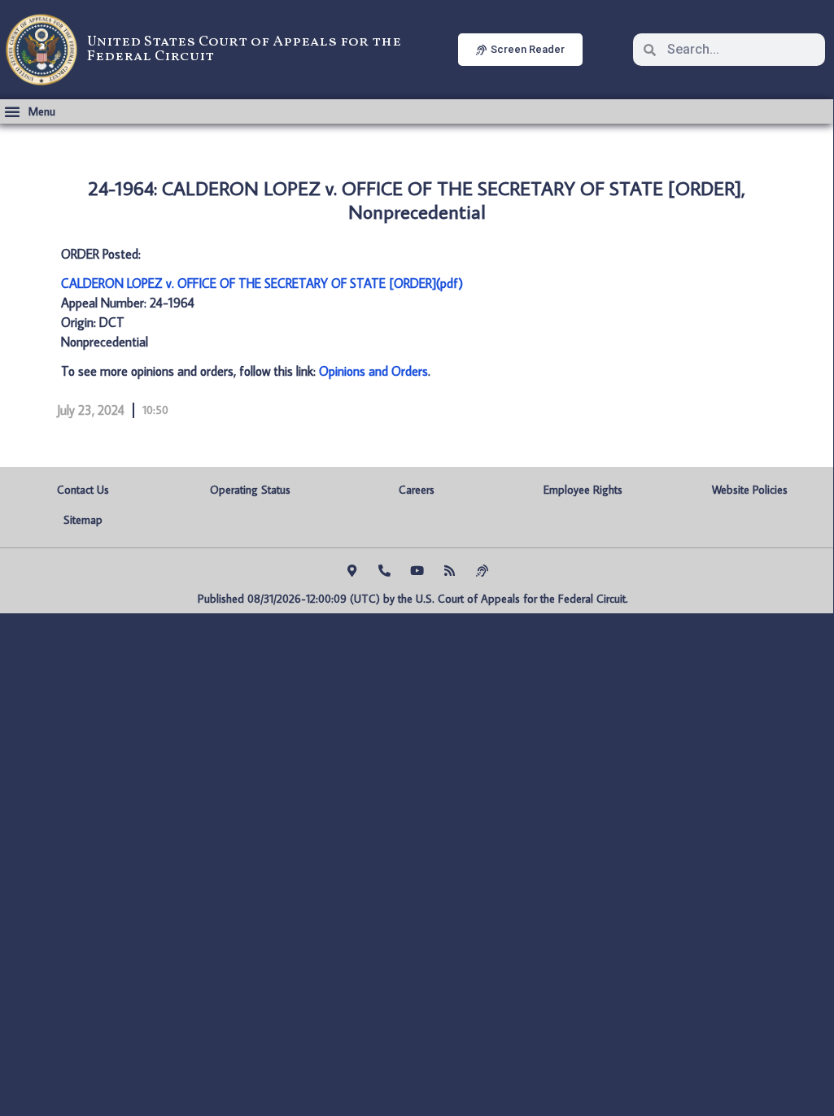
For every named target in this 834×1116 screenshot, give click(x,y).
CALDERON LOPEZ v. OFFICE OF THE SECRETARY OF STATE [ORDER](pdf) (262, 283)
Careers (416, 489)
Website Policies (750, 489)
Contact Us (83, 489)
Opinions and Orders (373, 371)
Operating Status (250, 489)
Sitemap (83, 519)
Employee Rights (583, 489)
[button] (29, 111)
